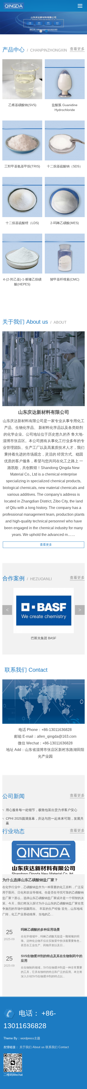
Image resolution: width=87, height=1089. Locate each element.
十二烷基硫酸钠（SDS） (65, 166)
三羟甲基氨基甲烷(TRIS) (22, 166)
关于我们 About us (32, 1047)
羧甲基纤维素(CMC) (64, 279)
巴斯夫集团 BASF (43, 638)
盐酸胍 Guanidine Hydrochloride (64, 107)
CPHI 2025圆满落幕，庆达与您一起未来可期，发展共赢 (45, 821)
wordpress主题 (30, 1038)
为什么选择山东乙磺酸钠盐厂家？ (30, 880)
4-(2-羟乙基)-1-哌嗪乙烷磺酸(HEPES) (22, 281)
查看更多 (77, 49)
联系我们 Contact (57, 1047)
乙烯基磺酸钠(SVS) (22, 105)
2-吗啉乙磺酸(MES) (64, 223)
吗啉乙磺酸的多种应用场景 (40, 929)
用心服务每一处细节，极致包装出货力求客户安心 (41, 810)
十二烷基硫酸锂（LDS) (22, 223)
